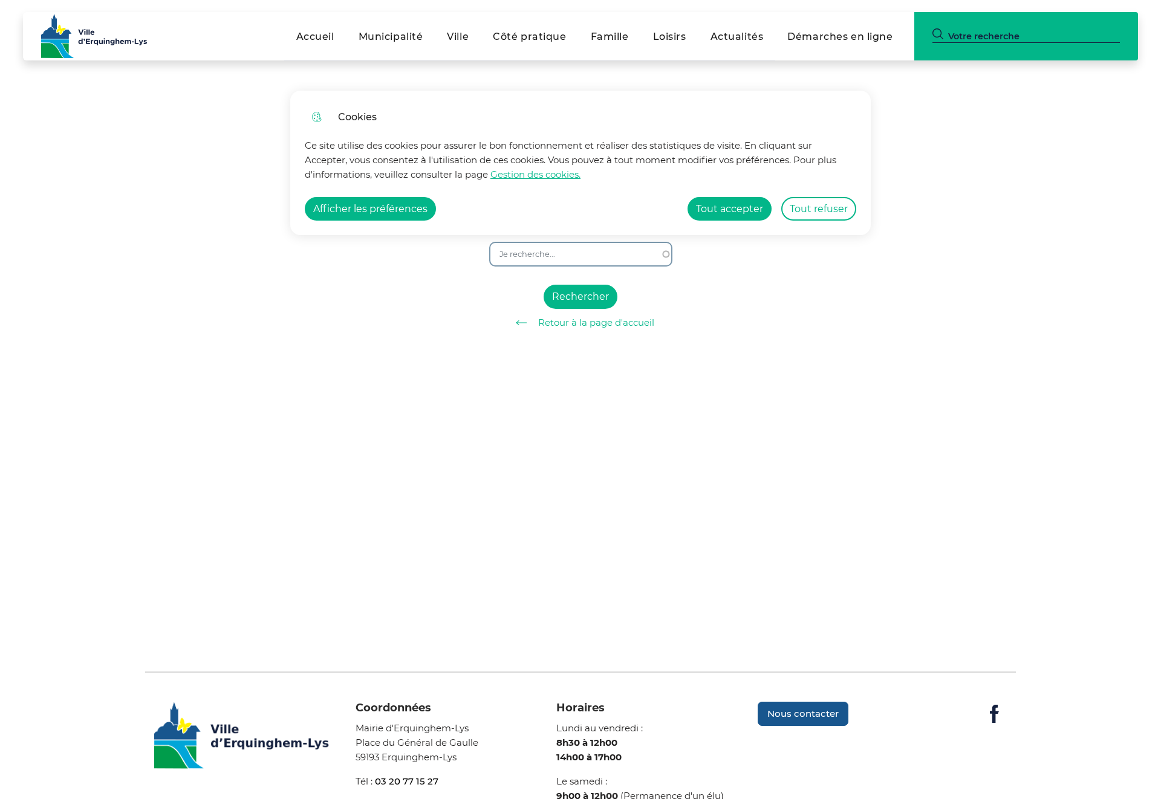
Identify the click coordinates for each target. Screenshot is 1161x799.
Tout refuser (819, 209)
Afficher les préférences (370, 209)
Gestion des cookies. (535, 174)
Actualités (737, 36)
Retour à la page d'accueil (596, 322)
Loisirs (669, 36)
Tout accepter (729, 209)
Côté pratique (529, 36)
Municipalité (391, 36)
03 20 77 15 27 (406, 781)
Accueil (315, 36)
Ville (458, 36)
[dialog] (580, 163)
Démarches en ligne (840, 36)
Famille (610, 36)
